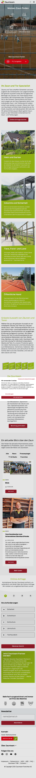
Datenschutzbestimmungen (26, 379)
